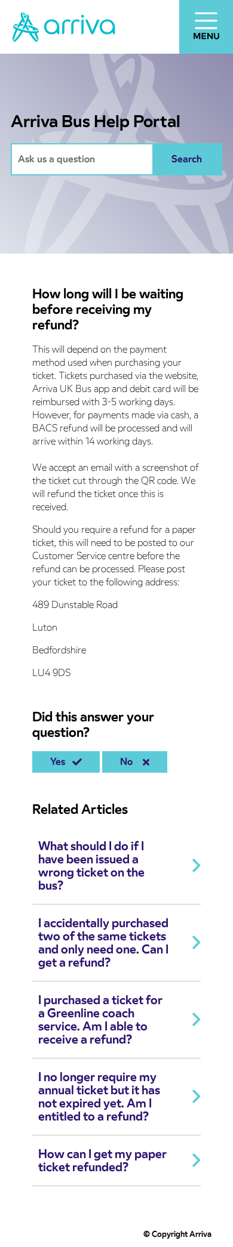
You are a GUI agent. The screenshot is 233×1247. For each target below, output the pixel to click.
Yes (60, 761)
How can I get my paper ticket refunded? (102, 1160)
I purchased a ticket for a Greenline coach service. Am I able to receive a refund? (100, 1019)
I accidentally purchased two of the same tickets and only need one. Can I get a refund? (103, 942)
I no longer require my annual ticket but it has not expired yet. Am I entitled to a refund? (99, 1096)
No (128, 761)
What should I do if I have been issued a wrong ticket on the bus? (91, 865)
